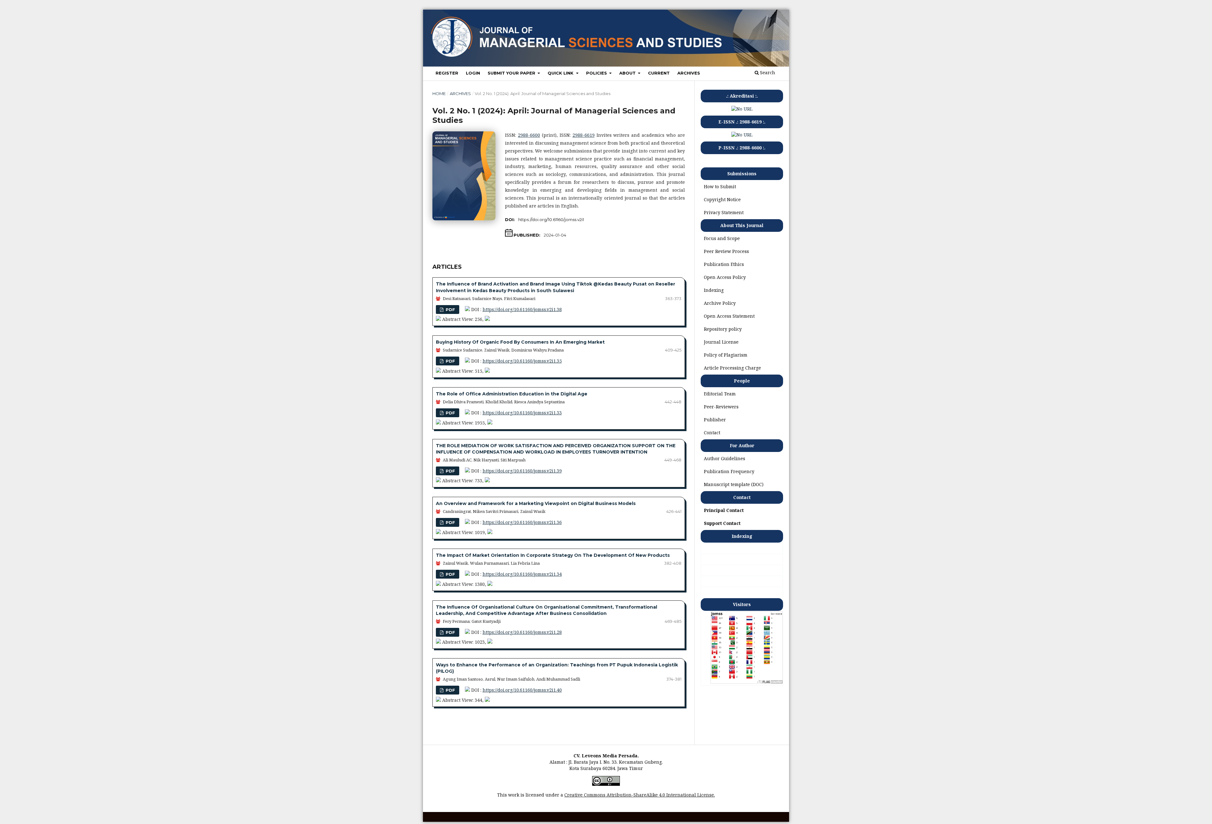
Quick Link (561, 72)
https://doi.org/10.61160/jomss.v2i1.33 (522, 413)
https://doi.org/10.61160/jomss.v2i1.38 (522, 309)
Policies (597, 72)
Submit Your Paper (512, 72)
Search (767, 72)
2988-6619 (584, 135)
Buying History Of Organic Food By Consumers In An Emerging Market (520, 342)
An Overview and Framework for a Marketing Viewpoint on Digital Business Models (536, 503)
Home (439, 93)
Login (473, 72)
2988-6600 (529, 135)
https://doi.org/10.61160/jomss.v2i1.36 (522, 522)
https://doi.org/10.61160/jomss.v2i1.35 (522, 361)
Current (659, 72)
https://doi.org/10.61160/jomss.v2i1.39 (522, 471)
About (628, 72)
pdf (449, 309)
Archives (688, 72)
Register (447, 72)
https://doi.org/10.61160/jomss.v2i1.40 (522, 690)
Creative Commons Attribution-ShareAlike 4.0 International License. (639, 795)
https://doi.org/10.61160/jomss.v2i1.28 (522, 632)
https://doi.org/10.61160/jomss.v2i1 (551, 219)
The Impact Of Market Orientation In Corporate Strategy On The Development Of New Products (553, 555)
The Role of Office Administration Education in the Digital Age (511, 394)
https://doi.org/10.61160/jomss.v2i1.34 (522, 574)
